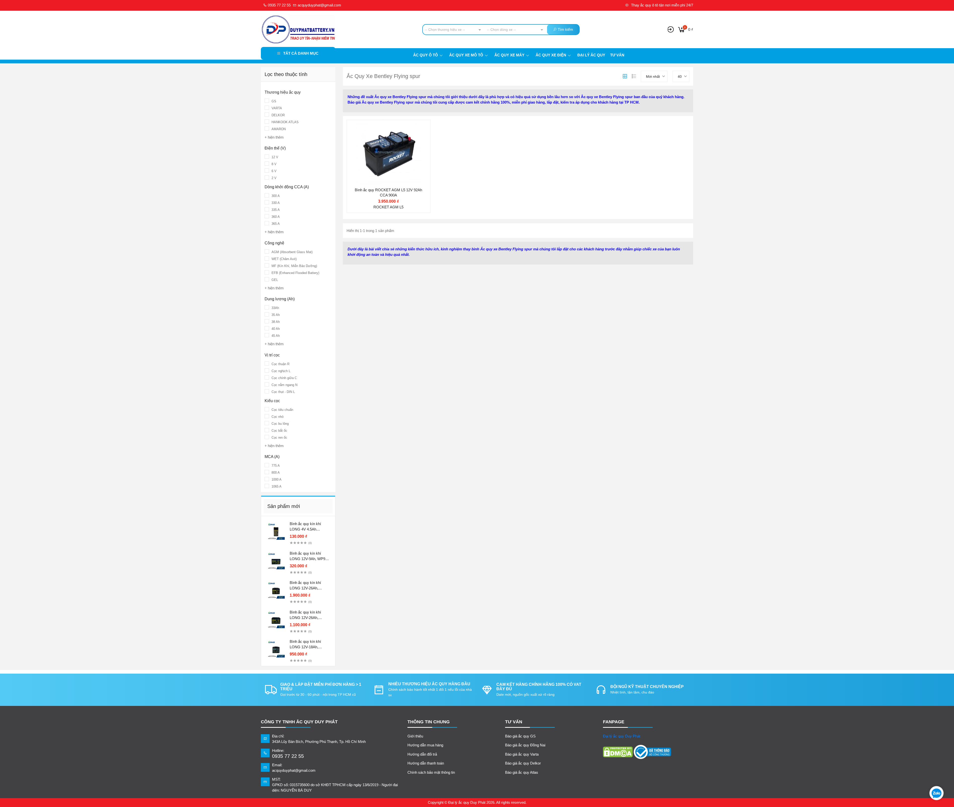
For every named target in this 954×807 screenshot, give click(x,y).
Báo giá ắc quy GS (520, 736)
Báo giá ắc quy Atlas (521, 772)
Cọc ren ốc (279, 437)
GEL (275, 280)
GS (274, 101)
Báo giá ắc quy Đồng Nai (525, 745)
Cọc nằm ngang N (284, 385)
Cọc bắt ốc (279, 430)
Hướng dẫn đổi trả (422, 754)
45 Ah (276, 336)
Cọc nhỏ (277, 417)
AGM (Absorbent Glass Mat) (292, 252)
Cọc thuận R (280, 364)
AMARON (279, 129)
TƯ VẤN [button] (513, 721)
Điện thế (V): (369, 146)
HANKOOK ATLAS (285, 122)
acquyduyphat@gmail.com (319, 5)
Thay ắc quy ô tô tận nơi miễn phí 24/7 (661, 5)
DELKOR (278, 115)
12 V (275, 157)
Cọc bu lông (280, 423)
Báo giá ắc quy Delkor (523, 763)
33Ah (275, 308)
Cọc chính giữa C (284, 378)
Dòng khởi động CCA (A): (379, 166)
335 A (276, 210)
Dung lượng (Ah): (373, 156)
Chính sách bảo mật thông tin (431, 772)
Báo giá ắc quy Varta (522, 754)
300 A (276, 196)
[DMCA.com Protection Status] (618, 752)
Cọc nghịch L (281, 371)
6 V (274, 171)
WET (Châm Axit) (284, 259)
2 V (274, 178)
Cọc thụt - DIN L (283, 392)
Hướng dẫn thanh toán (425, 763)
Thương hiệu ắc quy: (376, 136)
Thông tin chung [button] (428, 721)
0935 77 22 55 (279, 5)
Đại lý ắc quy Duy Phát (621, 736)
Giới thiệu (415, 736)
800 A (276, 472)
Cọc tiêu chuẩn (282, 410)
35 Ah (276, 315)
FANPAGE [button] (613, 721)
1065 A (276, 486)
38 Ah (276, 322)
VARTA (277, 108)
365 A (276, 224)
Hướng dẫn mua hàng (425, 745)
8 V (274, 164)
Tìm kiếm (565, 29)
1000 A (276, 479)
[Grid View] (625, 76)
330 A (276, 203)
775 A (276, 465)
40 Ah (276, 329)
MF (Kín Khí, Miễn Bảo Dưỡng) (294, 266)
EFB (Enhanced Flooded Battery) (295, 273)
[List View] (634, 76)
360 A (276, 217)
